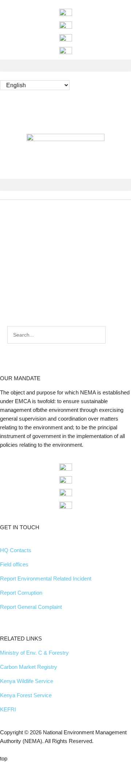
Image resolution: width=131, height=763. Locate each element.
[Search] (114, 335)
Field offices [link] (14, 564)
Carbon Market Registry (28, 667)
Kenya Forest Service (26, 695)
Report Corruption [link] (21, 593)
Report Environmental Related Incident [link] (45, 578)
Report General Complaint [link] (31, 607)
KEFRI (8, 709)
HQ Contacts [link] (15, 550)
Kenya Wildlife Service (26, 681)
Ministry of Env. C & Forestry (34, 653)
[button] (65, 66)
